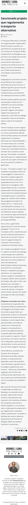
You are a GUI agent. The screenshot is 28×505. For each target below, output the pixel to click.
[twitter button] (15, 453)
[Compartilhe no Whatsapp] (24, 430)
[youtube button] (19, 453)
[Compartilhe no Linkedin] (22, 430)
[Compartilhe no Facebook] (17, 430)
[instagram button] (12, 453)
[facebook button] (9, 453)
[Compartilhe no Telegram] (26, 430)
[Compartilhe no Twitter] (19, 430)
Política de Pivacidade (14, 456)
